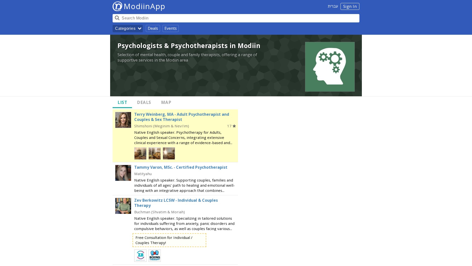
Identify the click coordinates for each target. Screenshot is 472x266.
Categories (125, 28)
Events (170, 28)
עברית (333, 6)
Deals (153, 28)
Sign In (350, 6)
